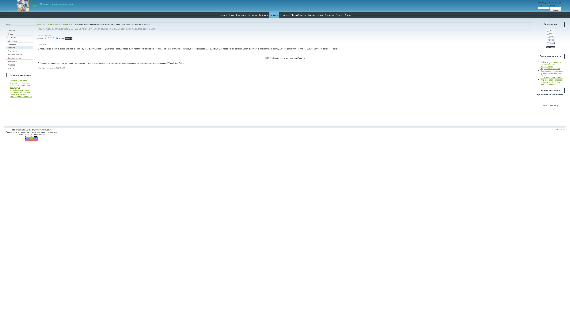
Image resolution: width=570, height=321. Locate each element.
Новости (274, 15)
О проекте (285, 15)
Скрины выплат (315, 15)
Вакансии (329, 15)
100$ (551, 37)
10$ (550, 31)
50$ (550, 34)
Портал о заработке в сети (48, 24)
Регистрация (542, 3)
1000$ (552, 43)
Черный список (298, 15)
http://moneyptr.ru (44, 130)
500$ (551, 40)
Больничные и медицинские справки (550, 67)
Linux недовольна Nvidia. (21, 96)
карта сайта (560, 129)
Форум (348, 15)
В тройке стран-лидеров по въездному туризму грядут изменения (20, 92)
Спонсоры (241, 15)
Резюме (339, 15)
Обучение (252, 15)
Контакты (263, 15)
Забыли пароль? (555, 3)
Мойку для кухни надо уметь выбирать (550, 63)
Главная (223, 15)
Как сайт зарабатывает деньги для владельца (20, 84)
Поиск (231, 15)
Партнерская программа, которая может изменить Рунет (551, 73)
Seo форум (15, 87)
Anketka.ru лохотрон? (19, 81)
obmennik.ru (550, 105)
